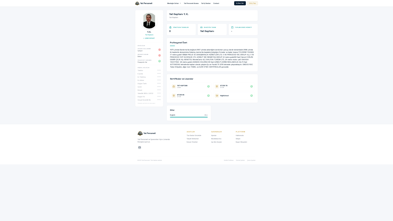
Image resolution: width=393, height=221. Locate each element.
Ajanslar (213, 135)
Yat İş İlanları (206, 3)
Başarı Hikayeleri (241, 142)
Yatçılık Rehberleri (193, 139)
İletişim (238, 139)
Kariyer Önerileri (192, 142)
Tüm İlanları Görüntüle (194, 135)
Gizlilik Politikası (229, 160)
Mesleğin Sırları (174, 3)
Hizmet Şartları (240, 160)
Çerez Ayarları (251, 160)
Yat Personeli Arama (191, 3)
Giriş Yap (252, 3)
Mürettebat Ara (216, 139)
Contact (216, 3)
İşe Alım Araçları (216, 142)
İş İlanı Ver (240, 3)
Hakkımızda (240, 135)
